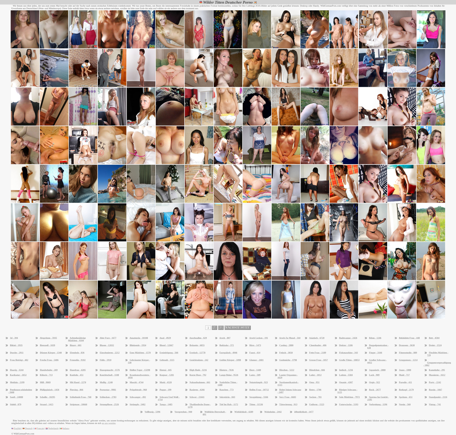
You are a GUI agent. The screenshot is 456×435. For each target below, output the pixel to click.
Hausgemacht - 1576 (110, 370)
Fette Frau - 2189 (317, 352)
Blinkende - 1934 (138, 345)
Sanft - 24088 (16, 397)
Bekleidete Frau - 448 (409, 338)
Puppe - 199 (165, 389)
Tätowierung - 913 (288, 404)
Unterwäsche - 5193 (348, 404)
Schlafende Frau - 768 (80, 397)
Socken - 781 (315, 397)
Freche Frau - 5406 (49, 360)
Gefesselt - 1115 (167, 360)
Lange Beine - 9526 (228, 375)
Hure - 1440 (255, 370)
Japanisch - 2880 (377, 370)
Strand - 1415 (46, 404)
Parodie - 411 (405, 382)
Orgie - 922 (374, 382)
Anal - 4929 (165, 338)
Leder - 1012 (315, 375)
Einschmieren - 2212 (110, 352)
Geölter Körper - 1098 (230, 360)
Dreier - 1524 (435, 345)
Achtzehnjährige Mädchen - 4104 (77, 339)
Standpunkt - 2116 (438, 397)
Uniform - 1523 (316, 404)
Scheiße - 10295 (47, 397)
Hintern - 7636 (226, 370)
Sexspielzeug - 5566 (258, 397)
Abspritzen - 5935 (48, 338)
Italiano (66, 428)
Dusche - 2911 (17, 352)
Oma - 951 (314, 382)
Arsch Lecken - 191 (258, 338)
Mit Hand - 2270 (78, 382)
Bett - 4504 (434, 338)
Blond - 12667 (166, 345)
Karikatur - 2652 (18, 375)
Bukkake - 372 (226, 345)
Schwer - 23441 (197, 397)
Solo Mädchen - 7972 (349, 397)
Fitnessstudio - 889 (408, 352)
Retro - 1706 (315, 389)
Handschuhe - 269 (49, 370)
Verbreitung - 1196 (378, 404)
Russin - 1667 (435, 389)
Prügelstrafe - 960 (138, 389)
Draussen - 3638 (407, 345)
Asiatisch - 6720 (316, 338)
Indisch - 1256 (346, 370)
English (17, 428)
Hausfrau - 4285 (78, 370)
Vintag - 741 (435, 404)
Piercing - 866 (76, 389)
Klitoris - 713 (46, 375)
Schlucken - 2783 (108, 397)
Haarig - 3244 (17, 370)
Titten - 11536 (256, 404)
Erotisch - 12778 (197, 352)
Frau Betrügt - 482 (19, 360)
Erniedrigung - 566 (169, 352)
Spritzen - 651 (406, 397)
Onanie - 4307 (346, 382)
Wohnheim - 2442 (273, 412)
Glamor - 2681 (256, 360)
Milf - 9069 (45, 382)
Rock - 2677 (375, 389)
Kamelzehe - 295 (437, 370)
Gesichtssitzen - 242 (199, 360)
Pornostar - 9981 (108, 389)
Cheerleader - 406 (317, 345)
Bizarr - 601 (75, 345)
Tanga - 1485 (166, 404)
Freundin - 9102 (78, 360)
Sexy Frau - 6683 (287, 397)
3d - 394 (14, 338)
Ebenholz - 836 (77, 352)
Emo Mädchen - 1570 (140, 352)
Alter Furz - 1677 (108, 338)
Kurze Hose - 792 (198, 375)
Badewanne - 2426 (348, 338)
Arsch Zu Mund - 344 (289, 338)
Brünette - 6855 (197, 345)
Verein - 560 (405, 404)
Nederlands (53, 428)
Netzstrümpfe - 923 (258, 382)
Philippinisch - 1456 (49, 389)
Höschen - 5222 (286, 370)
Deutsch (28, 428)
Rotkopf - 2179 (406, 389)
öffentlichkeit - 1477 (304, 412)
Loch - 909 (374, 375)
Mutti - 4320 (166, 382)
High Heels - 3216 (198, 370)
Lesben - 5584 (346, 375)
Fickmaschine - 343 (348, 352)
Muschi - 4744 (136, 382)
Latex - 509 (254, 375)
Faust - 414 (254, 352)
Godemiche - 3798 (288, 360)
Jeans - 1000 (405, 370)
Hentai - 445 (166, 370)
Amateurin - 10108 (139, 338)
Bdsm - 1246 (375, 338)
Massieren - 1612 (437, 375)
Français (40, 428)
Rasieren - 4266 (197, 389)
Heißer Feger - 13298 (140, 370)
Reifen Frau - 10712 (259, 389)
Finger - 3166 (375, 352)
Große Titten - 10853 (349, 360)
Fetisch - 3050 (286, 352)
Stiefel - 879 (15, 404)
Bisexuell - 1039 (47, 345)
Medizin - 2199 (17, 382)
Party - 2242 (435, 382)
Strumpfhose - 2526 (109, 404)
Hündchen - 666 (317, 370)
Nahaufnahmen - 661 (200, 382)
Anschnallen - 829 (198, 338)
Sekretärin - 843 (227, 397)
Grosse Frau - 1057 (318, 360)
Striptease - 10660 (78, 404)
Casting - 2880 (286, 345)
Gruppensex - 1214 (408, 360)
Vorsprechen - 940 (183, 412)
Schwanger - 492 (138, 397)
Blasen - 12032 (107, 345)
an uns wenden (109, 423)
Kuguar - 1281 (167, 375)
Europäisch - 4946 (228, 352)
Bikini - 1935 (16, 345)
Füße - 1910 (105, 360)
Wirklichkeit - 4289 (243, 412)
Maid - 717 (404, 375)
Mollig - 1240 (106, 382)
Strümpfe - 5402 (137, 404)
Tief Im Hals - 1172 (228, 404)
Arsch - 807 (224, 338)
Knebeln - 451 (76, 375)
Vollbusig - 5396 (152, 412)
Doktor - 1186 (346, 345)
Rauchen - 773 (226, 389)
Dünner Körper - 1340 (51, 352)
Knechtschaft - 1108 (109, 375)
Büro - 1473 (255, 345)
